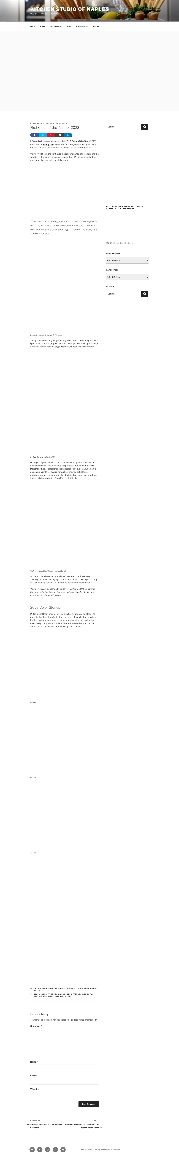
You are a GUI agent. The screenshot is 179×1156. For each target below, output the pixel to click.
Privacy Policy (86, 1150)
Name (34, 1062)
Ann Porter (61, 124)
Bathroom (39, 988)
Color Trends (65, 988)
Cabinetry (51, 988)
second (47, 157)
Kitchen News (82, 26)
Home (32, 26)
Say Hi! (96, 26)
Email (33, 1075)
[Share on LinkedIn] (68, 135)
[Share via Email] (59, 135)
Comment (36, 1026)
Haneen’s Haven (45, 335)
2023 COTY (87, 994)
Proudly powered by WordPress (107, 1150)
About (42, 26)
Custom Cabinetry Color (47, 996)
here (77, 592)
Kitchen (78, 988)
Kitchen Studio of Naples (69, 9)
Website (34, 1089)
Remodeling (90, 988)
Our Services (56, 26)
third (46, 160)
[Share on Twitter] (43, 135)
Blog (69, 26)
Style (37, 990)
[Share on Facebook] (34, 135)
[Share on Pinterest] (51, 135)
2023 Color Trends (70, 994)
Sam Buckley (38, 457)
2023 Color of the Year (46, 994)
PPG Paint (67, 996)
